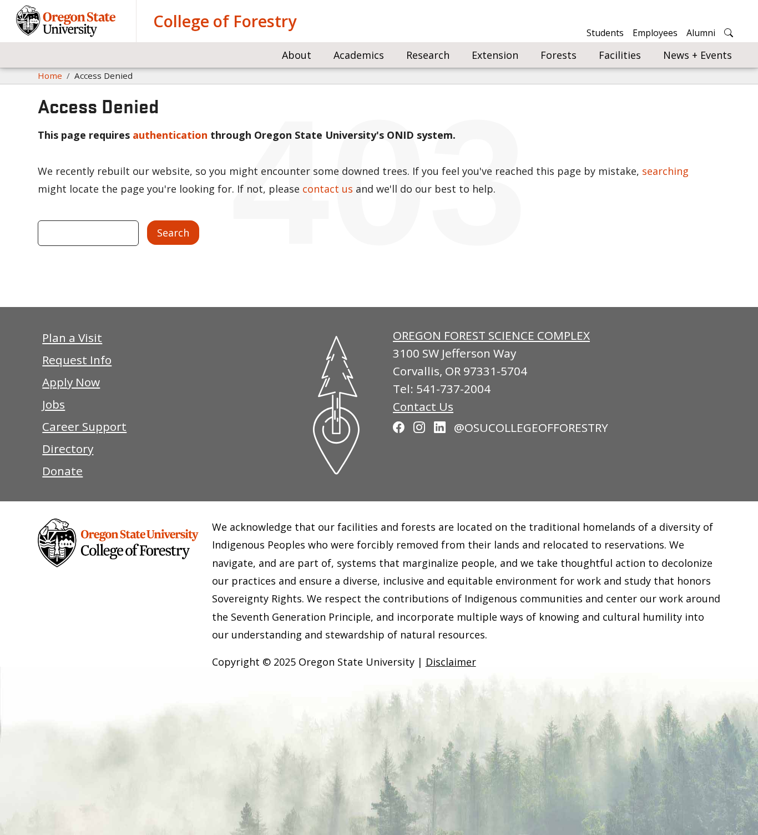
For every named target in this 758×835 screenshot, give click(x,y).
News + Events (697, 55)
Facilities (620, 55)
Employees (655, 33)
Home (50, 75)
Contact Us (423, 406)
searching (665, 171)
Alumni (700, 33)
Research (427, 55)
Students (605, 33)
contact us (327, 188)
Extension (495, 55)
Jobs (53, 404)
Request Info (77, 360)
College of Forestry (224, 21)
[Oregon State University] (67, 21)
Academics (358, 55)
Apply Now (71, 382)
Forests (558, 55)
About (296, 55)
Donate (62, 471)
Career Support (84, 426)
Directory (67, 448)
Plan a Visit (72, 337)
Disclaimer (451, 661)
